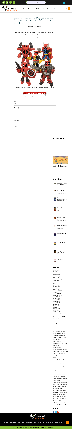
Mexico (54, 398)
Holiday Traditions (57, 374)
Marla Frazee (63, 390)
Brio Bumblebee (56, 331)
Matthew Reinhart (64, 392)
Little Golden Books (61, 386)
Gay (54, 368)
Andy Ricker (55, 325)
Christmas (55, 337)
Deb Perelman (56, 345)
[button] (64, 2)
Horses (63, 374)
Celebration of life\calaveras (59, 335)
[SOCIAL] (10, 2)
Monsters (55, 400)
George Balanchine (59, 368)
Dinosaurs (65, 349)
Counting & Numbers (57, 341)
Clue (54, 339)
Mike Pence (65, 398)
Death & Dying (64, 343)
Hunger (54, 378)
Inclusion (65, 378)
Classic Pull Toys (62, 337)
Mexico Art (59, 398)
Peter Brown (65, 404)
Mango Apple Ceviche (58, 388)
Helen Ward (55, 372)
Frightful (65, 359)
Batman (66, 325)
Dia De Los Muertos (57, 349)
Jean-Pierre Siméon (57, 382)
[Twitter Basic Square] (56, 412)
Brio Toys (63, 331)
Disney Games (56, 351)
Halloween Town (64, 370)
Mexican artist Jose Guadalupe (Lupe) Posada (60, 396)
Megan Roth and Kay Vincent (59, 394)
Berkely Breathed (56, 327)
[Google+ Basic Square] (58, 412)
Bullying (54, 333)
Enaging (54, 359)
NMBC (59, 400)
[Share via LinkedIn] (21, 108)
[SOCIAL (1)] (7, 2)
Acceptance (63, 320)
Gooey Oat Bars (56, 370)
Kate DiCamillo (56, 384)
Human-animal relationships (59, 376)
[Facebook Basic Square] (53, 412)
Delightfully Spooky (57, 347)
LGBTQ (54, 386)
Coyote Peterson (56, 343)
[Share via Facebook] (14, 108)
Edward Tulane (62, 353)
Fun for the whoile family (58, 361)
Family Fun (59, 359)
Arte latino (61, 325)
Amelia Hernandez (62, 323)
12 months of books (57, 318)
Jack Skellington (56, 380)
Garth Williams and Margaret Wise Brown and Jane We (60, 365)
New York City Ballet (57, 404)
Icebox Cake (60, 378)
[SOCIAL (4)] (3, 2)
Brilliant (62, 329)
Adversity (55, 323)
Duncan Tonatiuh (64, 351)
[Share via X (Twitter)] (18, 108)
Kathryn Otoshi (63, 384)
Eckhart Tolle (55, 353)
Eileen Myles (55, 355)
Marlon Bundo (56, 392)
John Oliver (65, 382)
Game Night (63, 363)
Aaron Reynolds (56, 320)
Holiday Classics (62, 372)
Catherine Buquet (61, 333)
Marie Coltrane (56, 390)
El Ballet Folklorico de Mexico (59, 357)
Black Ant (63, 327)
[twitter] (14, 2)
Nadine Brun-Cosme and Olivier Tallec (60, 402)
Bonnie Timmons (56, 329)
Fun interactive (56, 363)
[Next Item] (66, 160)
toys (15, 103)
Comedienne (58, 339)
